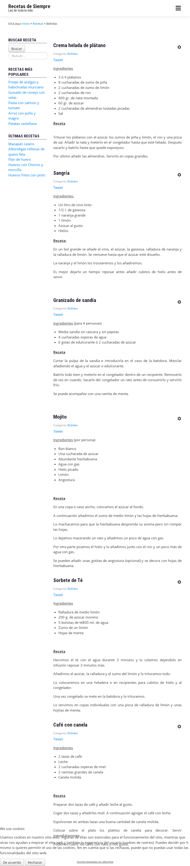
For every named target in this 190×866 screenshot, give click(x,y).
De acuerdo (12, 862)
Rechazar (35, 862)
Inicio (26, 23)
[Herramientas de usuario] (179, 45)
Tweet (58, 59)
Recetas (38, 23)
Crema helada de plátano (79, 45)
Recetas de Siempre (29, 6)
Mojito (60, 417)
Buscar (16, 48)
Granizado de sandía (74, 300)
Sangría (61, 173)
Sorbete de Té (68, 580)
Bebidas (72, 54)
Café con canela (70, 725)
